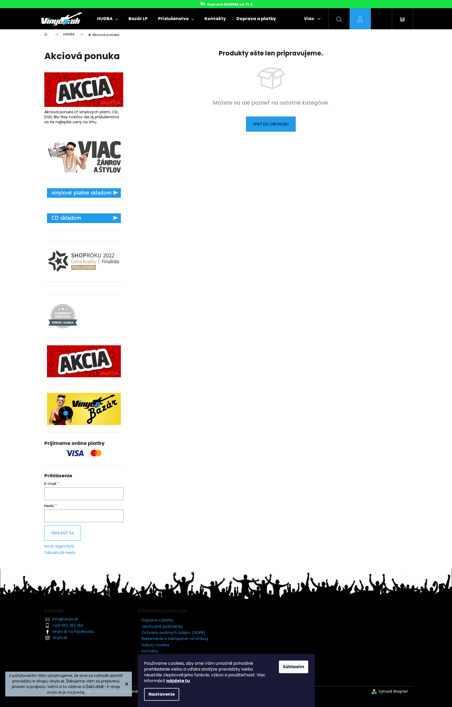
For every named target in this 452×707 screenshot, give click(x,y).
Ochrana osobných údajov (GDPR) (173, 632)
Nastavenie (162, 694)
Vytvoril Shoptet (393, 691)
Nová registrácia (59, 546)
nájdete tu (178, 681)
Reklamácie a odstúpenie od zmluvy (175, 638)
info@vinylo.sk (65, 619)
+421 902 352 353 (67, 625)
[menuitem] (107, 18)
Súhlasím (293, 667)
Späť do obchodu (271, 124)
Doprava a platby (157, 620)
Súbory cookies (155, 645)
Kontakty (150, 651)
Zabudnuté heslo (59, 552)
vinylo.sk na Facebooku (73, 631)
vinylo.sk (59, 637)
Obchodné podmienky (162, 626)
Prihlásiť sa (62, 533)
